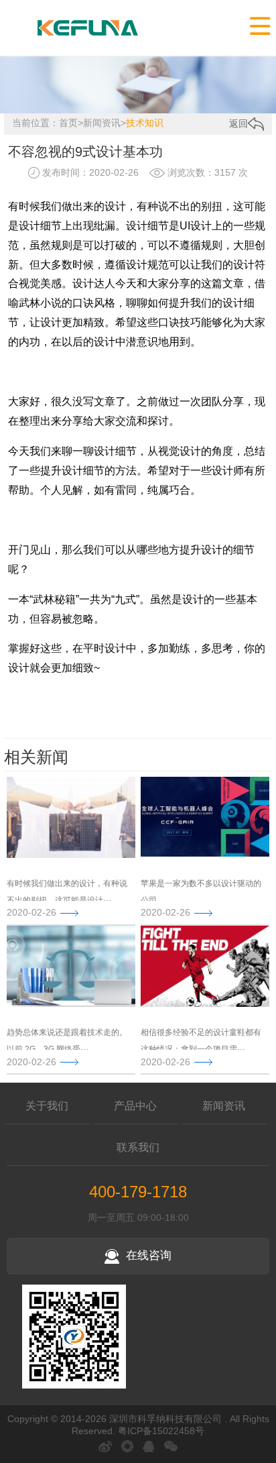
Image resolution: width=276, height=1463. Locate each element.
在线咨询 (148, 1255)
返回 (238, 123)
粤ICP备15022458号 (161, 1430)
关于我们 (46, 1106)
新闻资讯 (102, 122)
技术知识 (144, 122)
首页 (68, 122)
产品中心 (135, 1106)
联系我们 (138, 1147)
